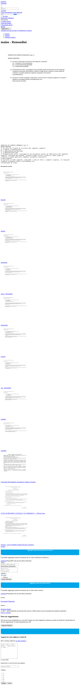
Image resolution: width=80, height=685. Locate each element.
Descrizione (8, 566)
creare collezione (6, 579)
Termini (8, 613)
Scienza (7, 34)
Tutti (4, 575)
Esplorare (4, 3)
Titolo (2, 562)
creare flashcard (17, 12)
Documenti (4, 601)
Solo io (5, 577)
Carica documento (6, 12)
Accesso (3, 10)
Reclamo (3, 609)
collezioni (11, 18)
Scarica (3, 546)
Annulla (4, 683)
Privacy (3, 613)
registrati (3, 561)
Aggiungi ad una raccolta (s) (10, 30)
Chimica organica (10, 37)
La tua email (4, 660)
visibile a (3, 573)
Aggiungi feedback (7, 625)
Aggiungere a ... (6, 28)
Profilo (3, 27)
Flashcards (4, 18)
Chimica (7, 35)
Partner (9, 609)
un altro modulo (21, 641)
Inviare (10, 683)
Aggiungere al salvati (25, 30)
